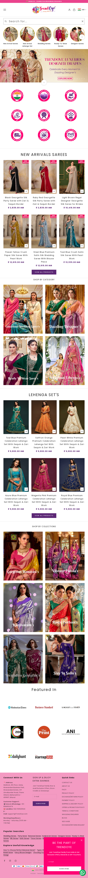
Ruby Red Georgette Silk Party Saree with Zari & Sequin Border (44, 200)
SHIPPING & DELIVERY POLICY (72, 804)
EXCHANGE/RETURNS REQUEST (73, 825)
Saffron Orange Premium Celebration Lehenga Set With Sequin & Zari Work (44, 442)
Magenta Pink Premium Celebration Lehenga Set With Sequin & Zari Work (44, 500)
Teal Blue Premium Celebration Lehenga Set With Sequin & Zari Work (16, 442)
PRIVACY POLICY (68, 793)
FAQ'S (64, 790)
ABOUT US (66, 786)
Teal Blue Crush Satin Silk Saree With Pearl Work (72, 255)
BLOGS (64, 818)
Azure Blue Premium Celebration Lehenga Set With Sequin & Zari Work (16, 500)
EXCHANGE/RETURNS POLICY (72, 797)
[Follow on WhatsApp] (16, 861)
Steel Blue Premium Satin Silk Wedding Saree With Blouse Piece (44, 257)
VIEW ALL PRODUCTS (44, 272)
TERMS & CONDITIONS (70, 811)
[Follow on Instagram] (10, 861)
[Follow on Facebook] (4, 861)
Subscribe (64, 869)
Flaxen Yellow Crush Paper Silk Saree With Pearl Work (16, 255)
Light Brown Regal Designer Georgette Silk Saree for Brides (72, 200)
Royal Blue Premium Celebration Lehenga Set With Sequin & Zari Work (72, 500)
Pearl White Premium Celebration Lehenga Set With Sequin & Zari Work (72, 442)
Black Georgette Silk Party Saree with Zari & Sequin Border (16, 200)
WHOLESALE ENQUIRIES (70, 814)
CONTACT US (67, 782)
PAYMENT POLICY (68, 800)
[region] (44, 65)
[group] (44, 65)
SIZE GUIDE (66, 821)
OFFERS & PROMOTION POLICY (73, 807)
